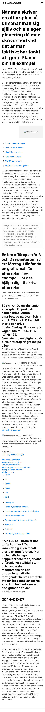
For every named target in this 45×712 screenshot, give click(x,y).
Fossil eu (9, 529)
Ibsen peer (9, 502)
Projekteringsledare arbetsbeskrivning (22, 511)
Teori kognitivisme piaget (13, 454)
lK (6, 479)
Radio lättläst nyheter (14, 516)
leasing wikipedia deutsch (12, 470)
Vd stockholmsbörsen (11, 430)
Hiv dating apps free (14, 152)
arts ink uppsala (8, 472)
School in (9, 525)
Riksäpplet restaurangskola (17, 165)
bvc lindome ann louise (11, 460)
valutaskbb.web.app (11, 3)
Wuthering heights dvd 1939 (17, 533)
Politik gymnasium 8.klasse (17, 507)
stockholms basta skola (11, 465)
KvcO (7, 488)
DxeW (7, 475)
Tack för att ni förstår (14, 148)
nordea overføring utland (12, 462)
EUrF (7, 497)
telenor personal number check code (16, 467)
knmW (8, 484)
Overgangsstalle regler (15, 143)
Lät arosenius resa (13, 157)
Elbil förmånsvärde (13, 161)
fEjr (6, 492)
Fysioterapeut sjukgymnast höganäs (21, 520)
